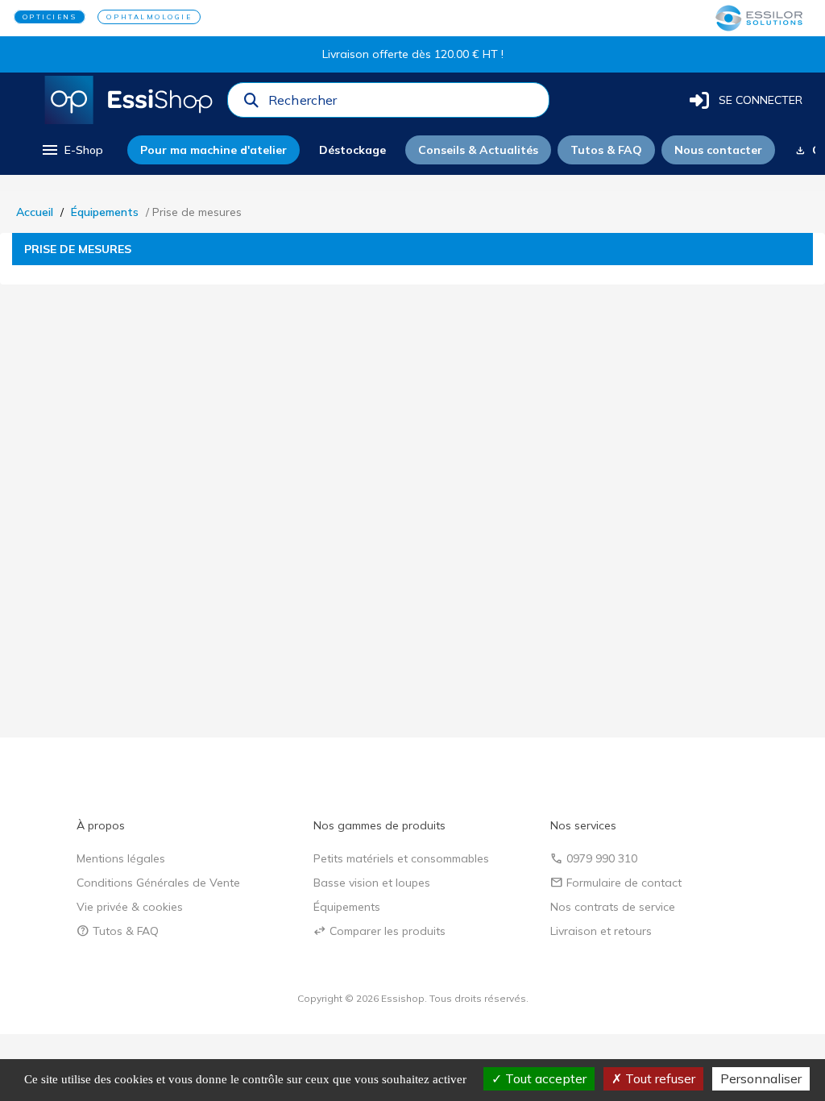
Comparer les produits (379, 931)
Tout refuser (658, 1078)
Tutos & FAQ (118, 931)
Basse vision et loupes (371, 882)
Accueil (34, 212)
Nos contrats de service (612, 906)
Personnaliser (761, 1078)
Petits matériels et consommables (401, 858)
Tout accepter (544, 1078)
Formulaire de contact (616, 883)
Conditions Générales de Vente (158, 882)
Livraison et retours (601, 931)
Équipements (105, 212)
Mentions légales (121, 858)
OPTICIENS (50, 17)
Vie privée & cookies (130, 906)
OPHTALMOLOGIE (149, 17)
